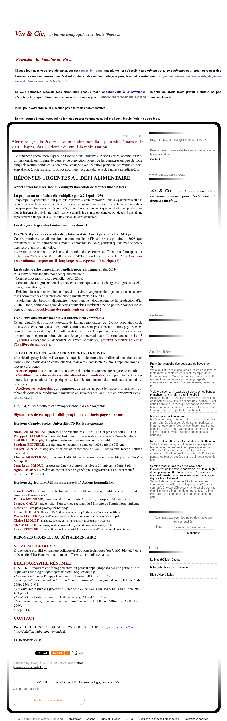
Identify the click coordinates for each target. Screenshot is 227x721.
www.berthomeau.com (123, 97)
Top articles (74, 719)
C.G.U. (130, 719)
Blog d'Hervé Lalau (162, 574)
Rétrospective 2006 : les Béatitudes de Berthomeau (183, 441)
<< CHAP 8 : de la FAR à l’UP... (57, 682)
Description (158, 150)
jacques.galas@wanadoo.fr (49, 508)
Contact (155, 159)
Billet (80, 663)
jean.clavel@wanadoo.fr (31, 495)
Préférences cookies (196, 719)
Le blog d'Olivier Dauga (165, 559)
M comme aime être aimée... (168, 416)
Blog (153, 140)
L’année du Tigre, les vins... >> (99, 682)
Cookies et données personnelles (158, 719)
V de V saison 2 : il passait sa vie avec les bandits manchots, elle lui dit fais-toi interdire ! (182, 393)
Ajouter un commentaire (48, 700)
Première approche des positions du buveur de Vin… (180, 365)
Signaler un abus (110, 719)
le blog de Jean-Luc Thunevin (169, 567)
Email (159, 526)
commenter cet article (28, 667)
